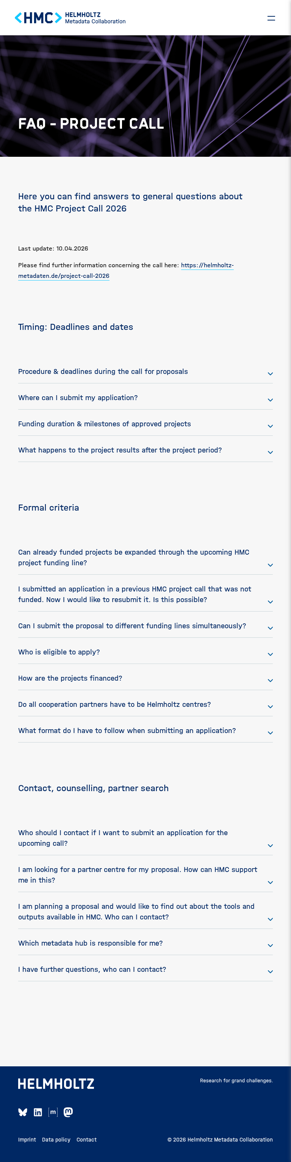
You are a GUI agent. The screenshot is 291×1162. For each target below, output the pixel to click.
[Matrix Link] (53, 1112)
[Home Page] (70, 17)
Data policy (56, 1139)
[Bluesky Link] (22, 1112)
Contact (87, 1139)
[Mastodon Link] (68, 1112)
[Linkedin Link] (37, 1112)
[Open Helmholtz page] (56, 1083)
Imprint (27, 1139)
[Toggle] (271, 17)
